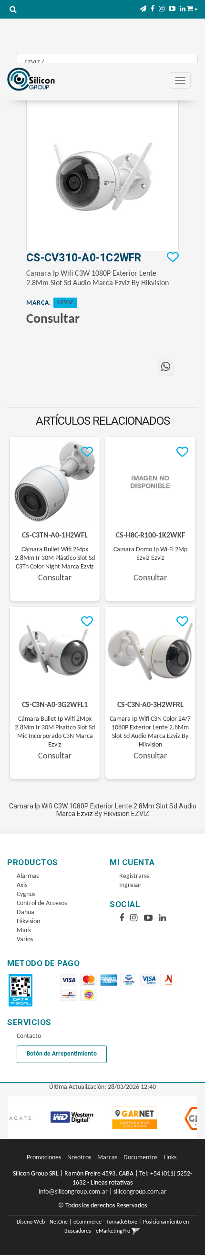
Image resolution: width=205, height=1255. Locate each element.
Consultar (53, 319)
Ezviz (65, 303)
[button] (143, 9)
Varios (25, 939)
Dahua (25, 912)
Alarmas (28, 876)
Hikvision (28, 921)
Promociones (44, 1157)
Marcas (107, 1157)
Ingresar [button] (130, 885)
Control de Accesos (42, 903)
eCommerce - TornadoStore (105, 1222)
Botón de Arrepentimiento (62, 1054)
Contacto (29, 1036)
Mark (24, 930)
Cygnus (26, 894)
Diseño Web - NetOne (42, 1222)
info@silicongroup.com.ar (73, 1191)
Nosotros (79, 1157)
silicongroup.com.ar (139, 1191)
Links (170, 1157)
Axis (22, 885)
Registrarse (134, 876)
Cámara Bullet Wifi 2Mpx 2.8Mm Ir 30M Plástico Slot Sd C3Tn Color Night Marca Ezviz (55, 558)
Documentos (140, 1157)
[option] (55, 1117)
